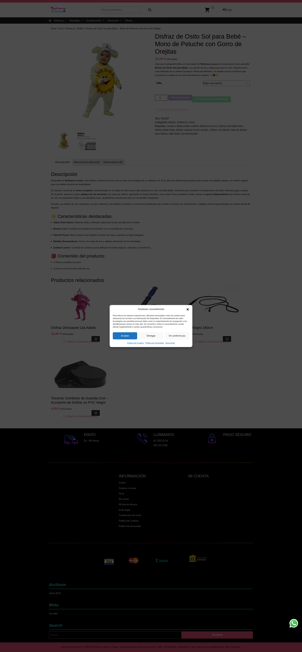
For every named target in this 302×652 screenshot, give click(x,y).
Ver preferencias (177, 335)
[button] (187, 309)
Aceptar (125, 335)
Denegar (151, 335)
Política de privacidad (154, 343)
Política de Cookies (135, 343)
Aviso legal (170, 343)
